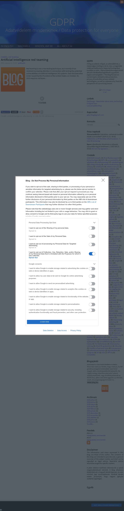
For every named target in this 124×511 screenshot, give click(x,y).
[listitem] (62, 222)
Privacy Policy (75, 330)
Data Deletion (48, 330)
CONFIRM (44, 322)
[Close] (104, 181)
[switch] (92, 228)
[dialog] (62, 255)
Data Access (62, 330)
